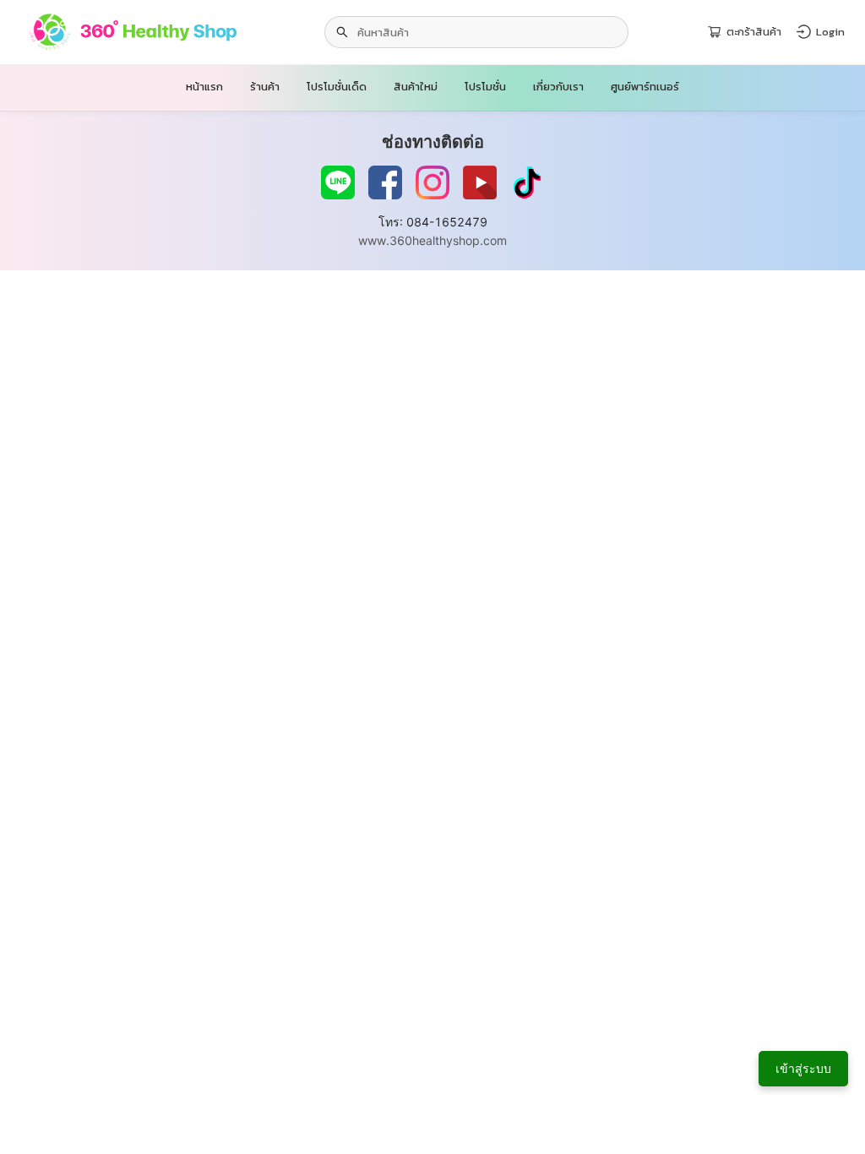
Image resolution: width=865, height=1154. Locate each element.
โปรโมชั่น (485, 87)
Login (830, 32)
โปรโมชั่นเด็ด (337, 87)
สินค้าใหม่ (416, 87)
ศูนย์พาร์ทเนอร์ (645, 87)
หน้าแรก (204, 87)
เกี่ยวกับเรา (558, 87)
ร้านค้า (265, 87)
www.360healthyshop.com (432, 240)
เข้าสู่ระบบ (803, 1068)
